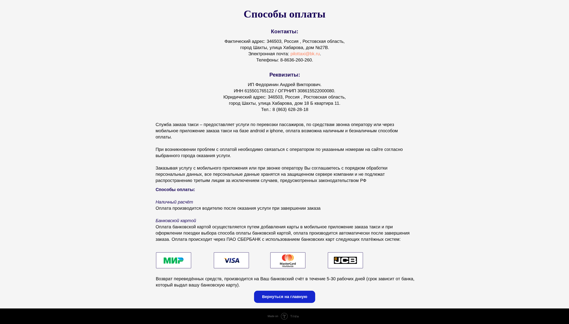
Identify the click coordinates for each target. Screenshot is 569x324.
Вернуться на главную (284, 296)
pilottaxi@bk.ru (305, 53)
